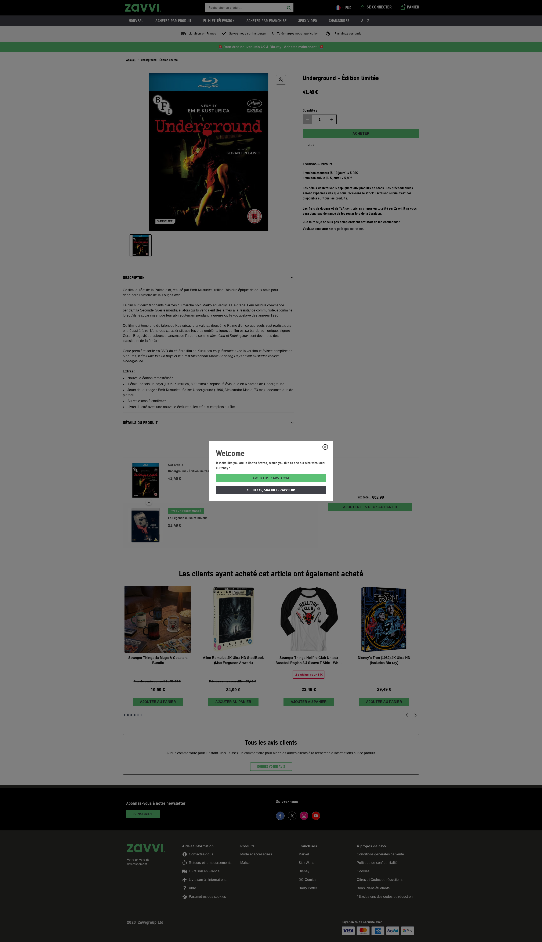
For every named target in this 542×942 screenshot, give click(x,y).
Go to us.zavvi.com (271, 478)
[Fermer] (325, 447)
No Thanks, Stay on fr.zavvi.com (271, 490)
